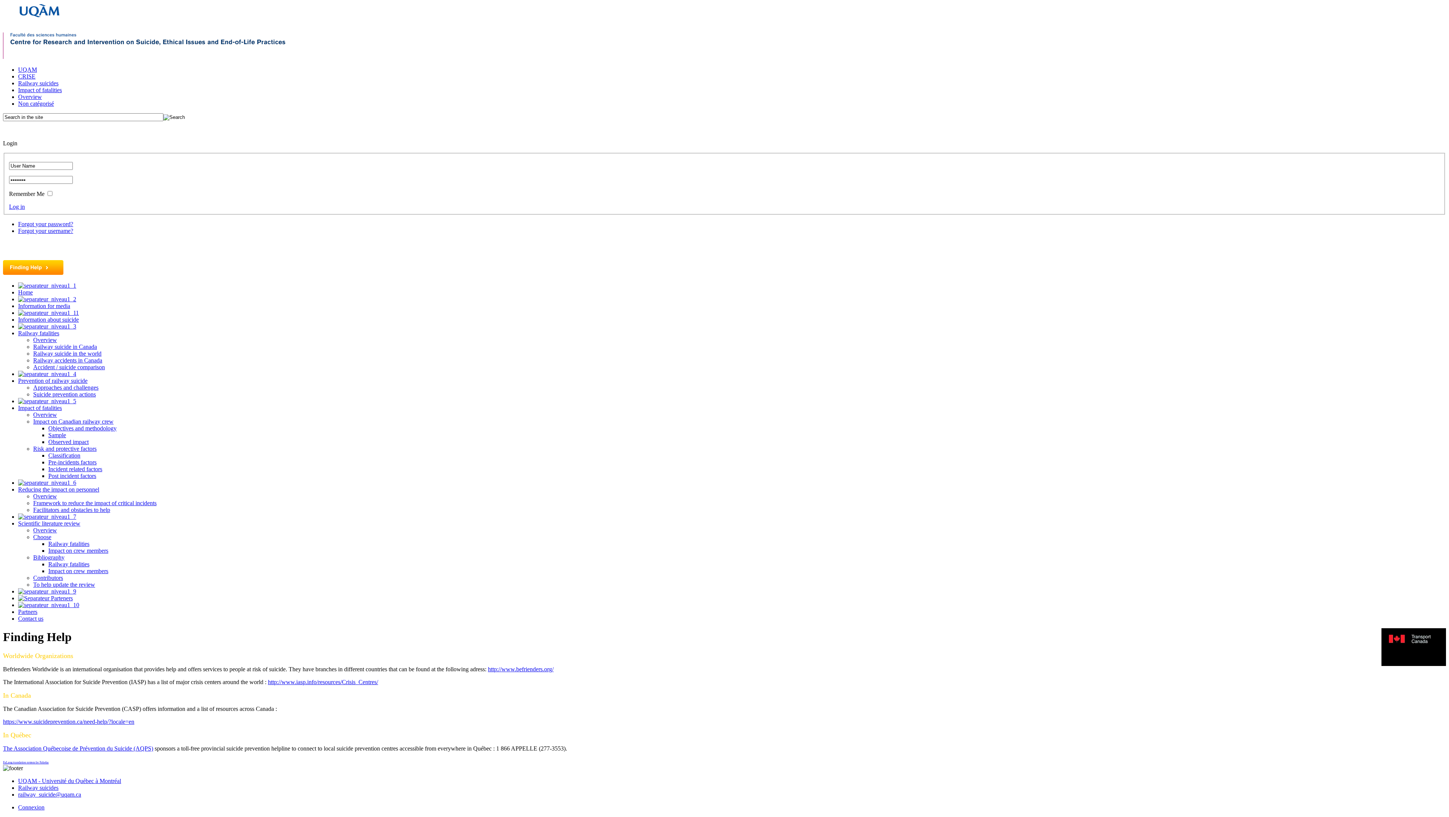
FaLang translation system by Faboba (26, 762)
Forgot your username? (45, 231)
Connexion (31, 807)
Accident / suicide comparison (69, 367)
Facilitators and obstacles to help (71, 510)
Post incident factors (72, 476)
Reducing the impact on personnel (58, 489)
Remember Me (27, 194)
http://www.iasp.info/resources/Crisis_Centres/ (323, 682)
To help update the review (64, 584)
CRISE (26, 76)
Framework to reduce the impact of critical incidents (95, 503)
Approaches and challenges (65, 387)
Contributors (48, 578)
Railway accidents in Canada (67, 360)
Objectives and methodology (82, 428)
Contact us (30, 618)
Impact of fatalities (40, 90)
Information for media (44, 306)
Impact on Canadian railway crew (73, 421)
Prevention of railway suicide (53, 381)
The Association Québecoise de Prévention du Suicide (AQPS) (78, 748)
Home (25, 292)
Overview (30, 97)
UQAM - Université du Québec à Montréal (69, 781)
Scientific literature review (49, 523)
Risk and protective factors (65, 448)
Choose (42, 537)
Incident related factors (75, 469)
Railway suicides (38, 83)
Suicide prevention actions (64, 394)
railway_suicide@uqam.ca (49, 794)
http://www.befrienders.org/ (521, 669)
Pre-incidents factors (72, 462)
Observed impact (68, 442)
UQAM (27, 69)
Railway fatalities (38, 333)
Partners (27, 612)
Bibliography (49, 557)
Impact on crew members (78, 550)
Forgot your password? (45, 224)
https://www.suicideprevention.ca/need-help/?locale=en (68, 721)
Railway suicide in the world (67, 353)
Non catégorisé (36, 103)
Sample (57, 435)
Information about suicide (48, 319)
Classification (64, 455)
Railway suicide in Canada (65, 347)
